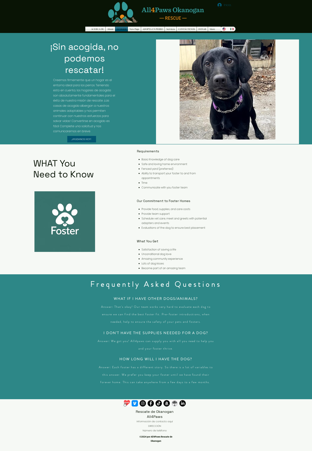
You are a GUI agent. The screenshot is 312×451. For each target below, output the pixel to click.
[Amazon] (166, 403)
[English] (224, 29)
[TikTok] (159, 403)
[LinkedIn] (182, 403)
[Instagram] (143, 403)
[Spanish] (231, 29)
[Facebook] (151, 403)
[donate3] (127, 403)
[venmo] (135, 403)
